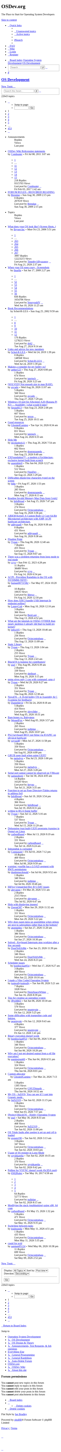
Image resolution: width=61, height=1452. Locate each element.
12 (15, 168)
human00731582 (19, 583)
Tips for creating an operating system (27, 998)
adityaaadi (16, 524)
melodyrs (18, 758)
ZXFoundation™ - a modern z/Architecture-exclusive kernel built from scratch (30, 459)
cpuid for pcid (15, 1243)
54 (15, 288)
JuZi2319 (16, 1100)
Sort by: (31, 1270)
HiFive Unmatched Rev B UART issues (28, 886)
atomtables (16, 927)
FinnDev (32, 472)
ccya (13, 562)
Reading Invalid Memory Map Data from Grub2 (32, 498)
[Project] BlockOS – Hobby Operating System (32, 1114)
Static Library (15, 644)
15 (15, 177)
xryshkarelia (17, 1155)
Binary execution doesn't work (23, 1035)
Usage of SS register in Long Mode (26, 1152)
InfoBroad (19, 501)
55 (15, 290)
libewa (30, 594)
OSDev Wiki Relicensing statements (26, 151)
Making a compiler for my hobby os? (27, 366)
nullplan (31, 729)
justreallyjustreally (20, 983)
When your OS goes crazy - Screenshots (28, 267)
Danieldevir (17, 702)
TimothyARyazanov (37, 261)
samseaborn (17, 775)
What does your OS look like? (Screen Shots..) (32, 226)
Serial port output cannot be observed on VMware (33, 773)
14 (15, 174)
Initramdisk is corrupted (20, 849)
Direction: (9, 1273)
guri (13, 664)
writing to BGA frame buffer (22, 811)
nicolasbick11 (18, 442)
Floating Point (15, 539)
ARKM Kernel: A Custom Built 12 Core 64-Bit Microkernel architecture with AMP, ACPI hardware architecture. (32, 518)
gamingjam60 (18, 1059)
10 (15, 328)
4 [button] (8, 119)
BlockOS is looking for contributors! (26, 662)
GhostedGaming (19, 425)
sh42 (29, 343)
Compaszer (17, 851)
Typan (14, 542)
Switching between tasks (20, 1225)
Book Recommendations (20, 308)
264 (16, 244)
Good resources (16, 422)
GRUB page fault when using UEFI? (27, 755)
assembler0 (16, 463)
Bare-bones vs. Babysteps (21, 717)
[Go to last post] (40, 186)
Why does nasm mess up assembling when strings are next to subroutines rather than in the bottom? (33, 923)
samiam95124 (18, 1246)
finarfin (17, 270)
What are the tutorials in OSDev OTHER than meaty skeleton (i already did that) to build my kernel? (31, 624)
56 (15, 293)
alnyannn (15, 889)
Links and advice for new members (26, 349)
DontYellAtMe (18, 948)
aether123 (16, 369)
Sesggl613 (16, 407)
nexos (30, 416)
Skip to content (9, 20)
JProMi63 (16, 1000)
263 (16, 241)
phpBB (18, 1419)
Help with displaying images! (23, 904)
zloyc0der (32, 711)
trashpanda (16, 1228)
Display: (8, 1270)
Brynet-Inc (19, 229)
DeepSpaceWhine (36, 992)
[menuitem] (25, 31)
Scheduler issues (16, 962)
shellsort (31, 673)
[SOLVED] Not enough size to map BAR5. (30, 384)
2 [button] (8, 113)
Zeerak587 (16, 907)
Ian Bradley (21, 1414)
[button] (9, 101)
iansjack (31, 378)
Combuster (16, 154)
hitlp (13, 483)
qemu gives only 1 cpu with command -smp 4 (31, 679)
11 (15, 165)
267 (16, 252)
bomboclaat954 (21, 965)
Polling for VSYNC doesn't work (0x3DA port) (32, 1170)
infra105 (15, 629)
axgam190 (16, 1138)
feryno (30, 784)
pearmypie (32, 1009)
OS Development (15, 79)
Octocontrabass (35, 510)
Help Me (12, 439)
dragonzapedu (34, 451)
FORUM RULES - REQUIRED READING (31, 192)
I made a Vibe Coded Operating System (28, 980)
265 (16, 247)
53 (15, 285)
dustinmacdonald (19, 872)
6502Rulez (16, 1173)
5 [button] (8, 122)
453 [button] (10, 128)
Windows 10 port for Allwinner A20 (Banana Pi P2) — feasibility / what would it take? (32, 403)
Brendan (15, 195)
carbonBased (17, 834)
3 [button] (8, 116)
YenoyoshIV (33, 302)
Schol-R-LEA (18, 352)
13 (15, 171)
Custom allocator (16, 1073)
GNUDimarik (34, 1088)
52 (15, 282)
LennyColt (16, 606)
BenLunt (32, 615)
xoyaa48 (15, 740)
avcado (14, 387)
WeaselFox (16, 720)
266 (16, 250)
